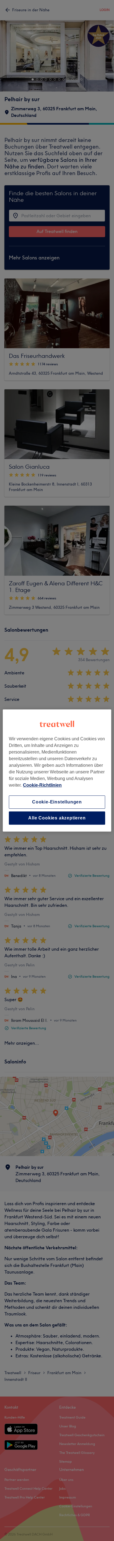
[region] (57, 770)
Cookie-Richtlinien (42, 785)
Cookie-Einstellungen (57, 802)
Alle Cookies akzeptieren (57, 818)
